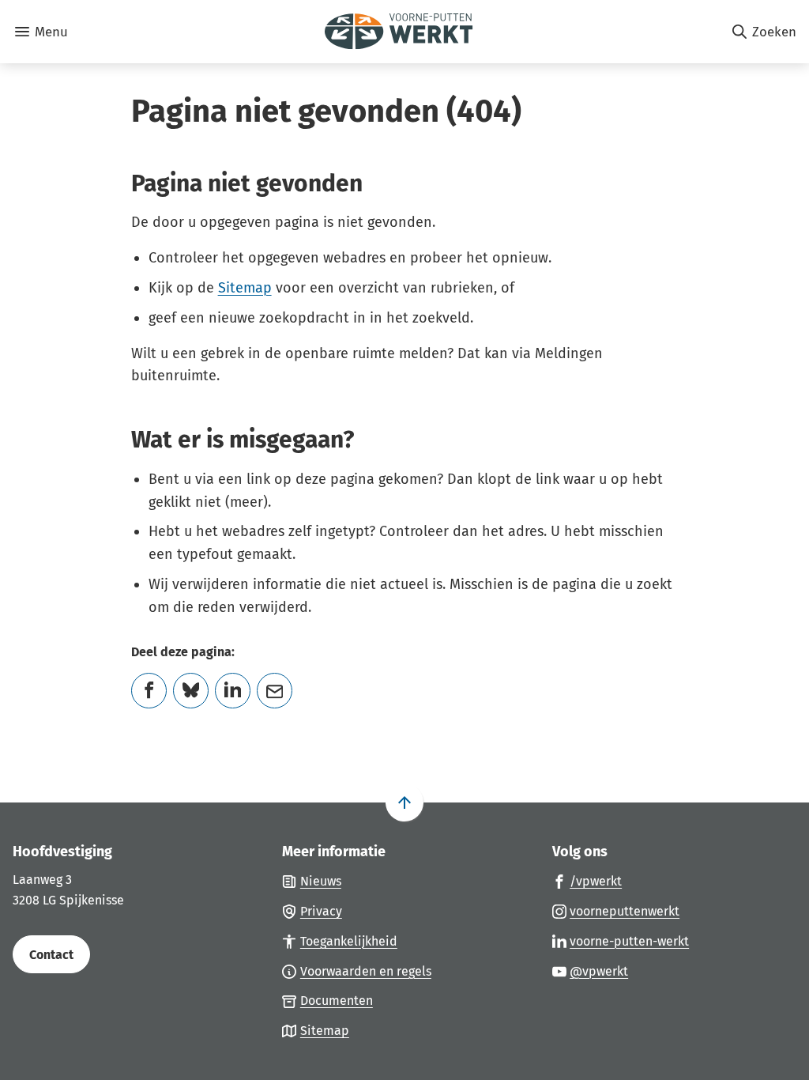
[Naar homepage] (399, 31)
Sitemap (245, 287)
